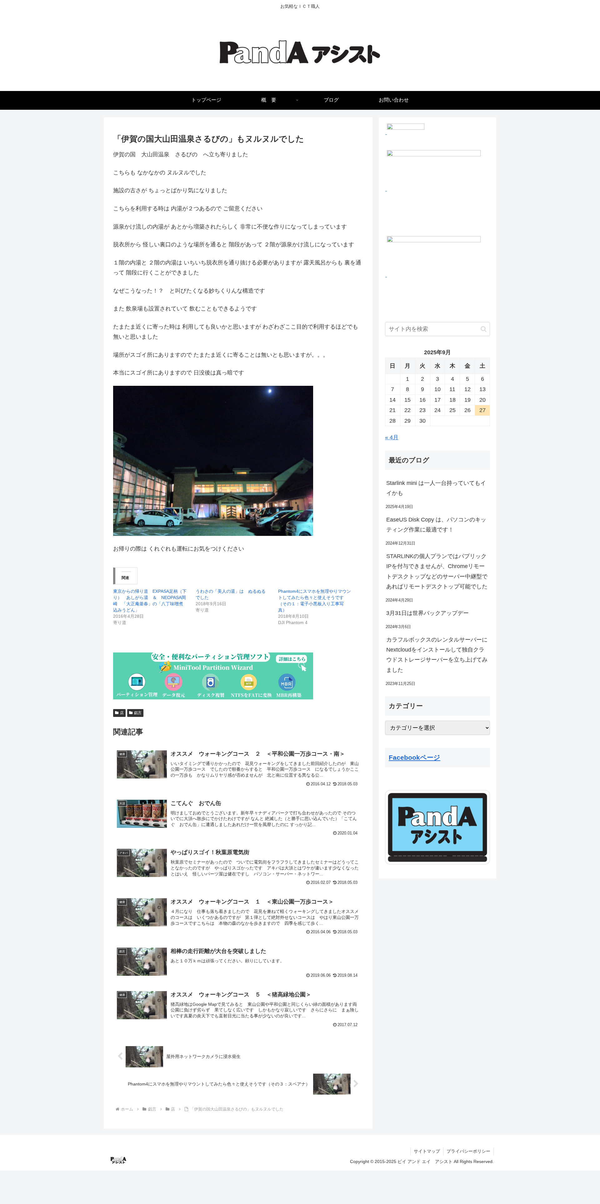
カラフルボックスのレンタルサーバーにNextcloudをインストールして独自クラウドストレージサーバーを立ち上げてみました (437, 655)
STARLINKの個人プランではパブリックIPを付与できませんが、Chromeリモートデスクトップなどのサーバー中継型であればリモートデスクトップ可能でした (437, 571)
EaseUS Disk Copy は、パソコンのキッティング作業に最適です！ (436, 524)
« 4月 (391, 437)
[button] (483, 329)
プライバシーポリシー (468, 1151)
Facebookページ (414, 757)
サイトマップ (427, 1151)
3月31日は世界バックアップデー (427, 613)
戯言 (138, 713)
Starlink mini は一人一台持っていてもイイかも (436, 488)
